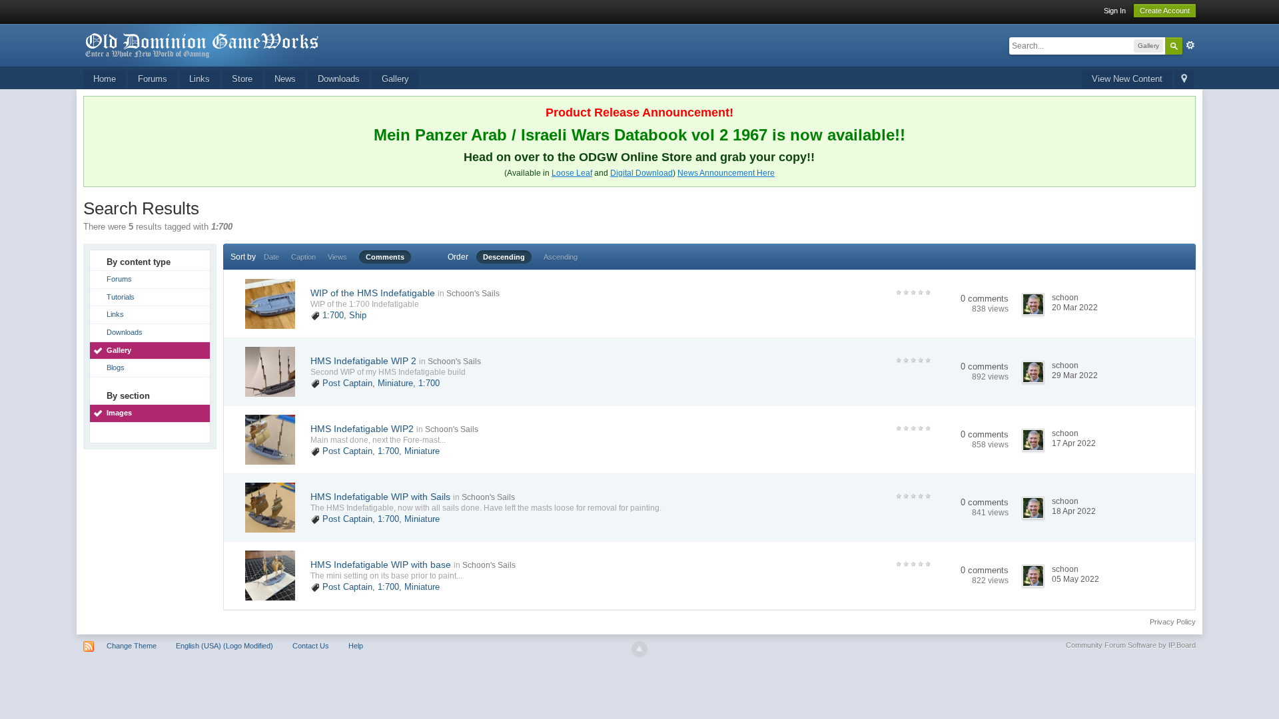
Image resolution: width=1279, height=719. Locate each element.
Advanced (1190, 45)
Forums (152, 79)
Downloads (339, 79)
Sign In (1115, 11)
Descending (504, 257)
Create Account (1165, 11)
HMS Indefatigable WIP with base (380, 564)
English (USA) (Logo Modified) (224, 646)
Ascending (561, 257)
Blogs (116, 367)
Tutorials (121, 297)
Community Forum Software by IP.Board (1131, 645)
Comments (385, 257)
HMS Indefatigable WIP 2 (363, 361)
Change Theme (132, 646)
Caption (303, 257)
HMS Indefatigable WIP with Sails (380, 496)
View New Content (1127, 79)
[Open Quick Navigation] (1184, 79)
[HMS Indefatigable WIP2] (270, 439)
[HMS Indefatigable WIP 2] (270, 371)
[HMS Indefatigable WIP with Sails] (270, 507)
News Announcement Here (726, 173)
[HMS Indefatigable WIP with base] (270, 575)
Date (271, 257)
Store (242, 79)
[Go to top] (639, 649)
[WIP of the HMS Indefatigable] (270, 303)
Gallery (395, 79)
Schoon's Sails (473, 293)
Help (355, 646)
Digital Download (641, 173)
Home (104, 79)
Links (199, 79)
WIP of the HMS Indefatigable (372, 293)
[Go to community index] (202, 44)
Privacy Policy (1173, 622)
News (285, 79)
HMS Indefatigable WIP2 (362, 428)
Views (337, 257)
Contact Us (310, 646)
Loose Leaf (572, 173)
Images (119, 413)
